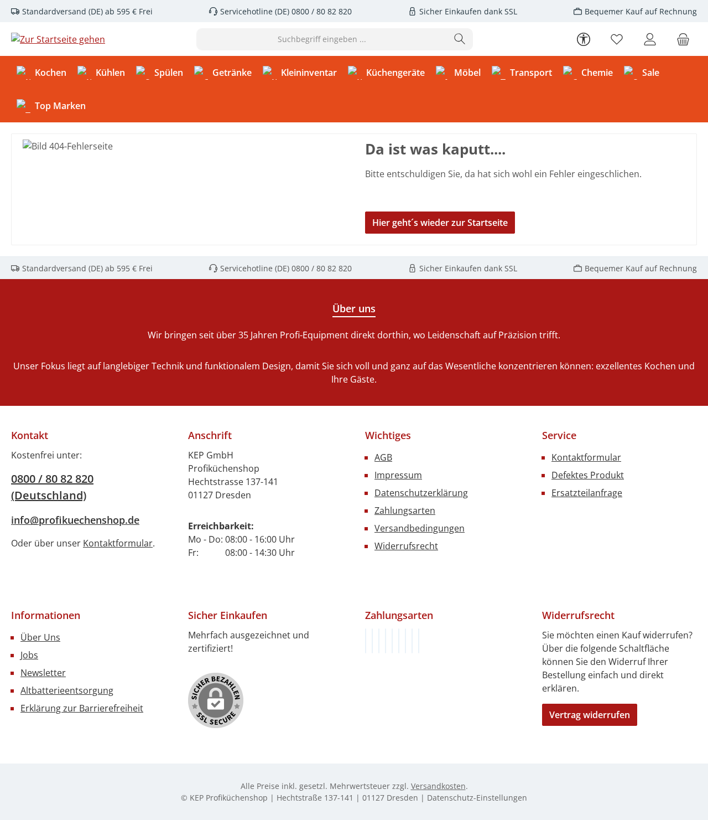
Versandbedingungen (419, 528)
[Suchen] (460, 39)
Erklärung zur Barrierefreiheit (81, 708)
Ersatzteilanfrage (586, 493)
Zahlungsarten (404, 510)
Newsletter (43, 673)
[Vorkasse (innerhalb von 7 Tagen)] (372, 640)
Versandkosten (438, 786)
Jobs (29, 655)
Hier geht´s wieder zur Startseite (440, 222)
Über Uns (40, 637)
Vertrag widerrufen (589, 715)
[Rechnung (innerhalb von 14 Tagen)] (365, 640)
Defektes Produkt (587, 475)
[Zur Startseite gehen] (58, 39)
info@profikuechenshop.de (75, 520)
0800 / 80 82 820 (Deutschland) (52, 487)
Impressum (398, 475)
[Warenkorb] (683, 39)
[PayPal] (385, 640)
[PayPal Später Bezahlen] (392, 640)
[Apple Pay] (405, 640)
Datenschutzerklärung (421, 493)
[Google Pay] (398, 640)
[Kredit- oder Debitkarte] (412, 640)
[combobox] (321, 39)
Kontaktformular (118, 543)
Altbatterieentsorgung (66, 690)
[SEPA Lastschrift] (418, 640)
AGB (383, 457)
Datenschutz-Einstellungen (477, 797)
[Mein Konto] (650, 39)
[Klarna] (378, 640)
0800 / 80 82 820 (320, 11)
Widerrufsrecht (406, 546)
